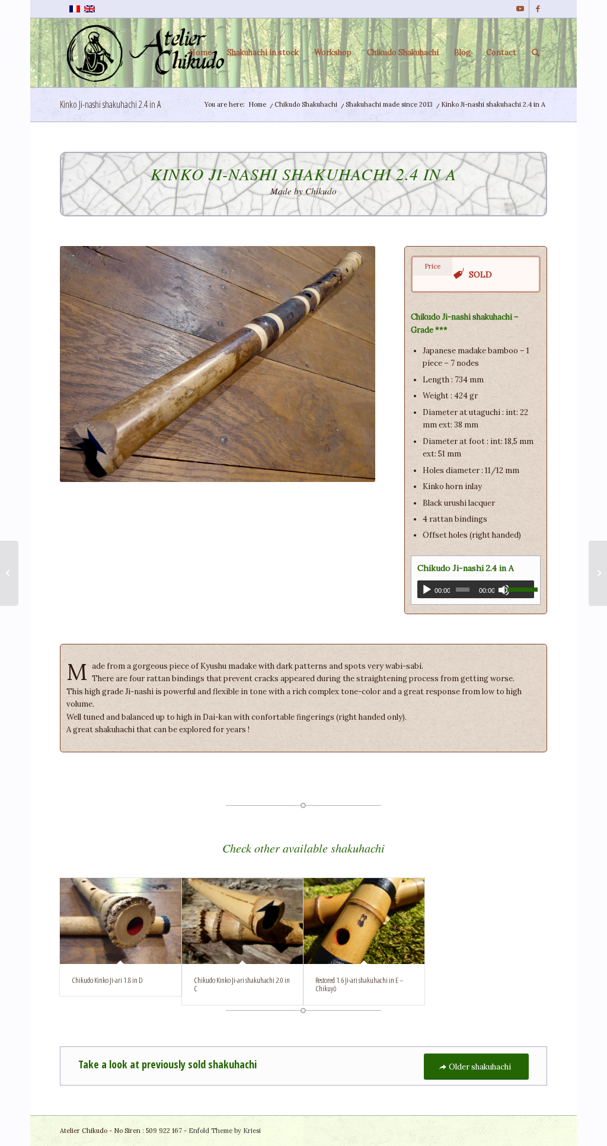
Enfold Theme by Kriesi (225, 1130)
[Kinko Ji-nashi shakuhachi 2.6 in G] (598, 573)
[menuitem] (200, 52)
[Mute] (504, 590)
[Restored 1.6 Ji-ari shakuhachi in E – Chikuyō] (364, 921)
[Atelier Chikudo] (149, 52)
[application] (475, 589)
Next (348, 364)
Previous (86, 364)
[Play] (427, 590)
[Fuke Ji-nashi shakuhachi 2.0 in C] (9, 573)
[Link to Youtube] (520, 9)
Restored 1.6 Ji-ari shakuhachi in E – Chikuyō (359, 984)
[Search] (535, 52)
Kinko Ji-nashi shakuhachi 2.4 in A (110, 104)
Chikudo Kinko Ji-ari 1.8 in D (107, 980)
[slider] (521, 589)
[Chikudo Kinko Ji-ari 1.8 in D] (120, 921)
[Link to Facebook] (538, 9)
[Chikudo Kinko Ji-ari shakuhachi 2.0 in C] (242, 921)
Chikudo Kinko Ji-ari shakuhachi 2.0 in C (242, 984)
